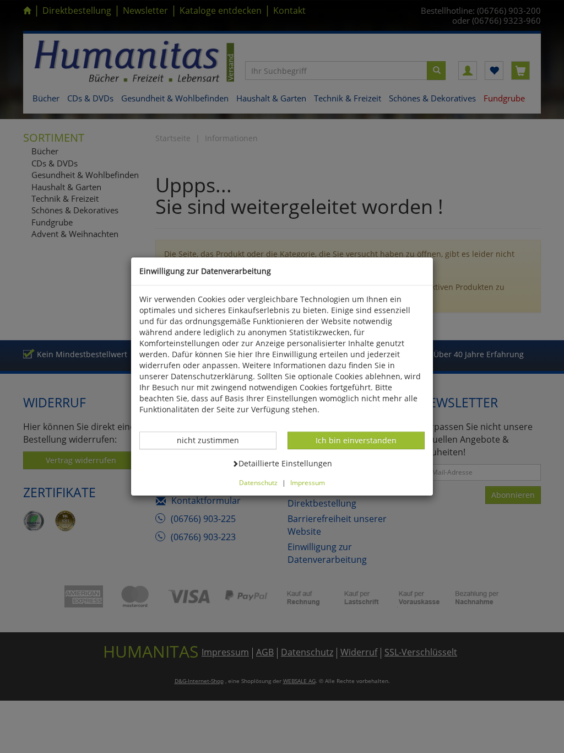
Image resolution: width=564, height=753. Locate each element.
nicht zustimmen (213, 439)
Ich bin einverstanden (356, 439)
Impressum (307, 482)
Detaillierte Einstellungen (285, 463)
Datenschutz (258, 482)
